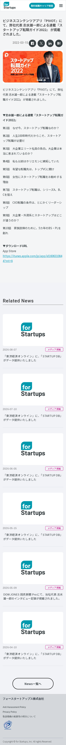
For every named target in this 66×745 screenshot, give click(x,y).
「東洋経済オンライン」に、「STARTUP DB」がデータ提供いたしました (33, 358)
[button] (61, 5)
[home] (10, 5)
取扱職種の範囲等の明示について (19, 716)
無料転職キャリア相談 (42, 5)
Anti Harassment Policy (14, 707)
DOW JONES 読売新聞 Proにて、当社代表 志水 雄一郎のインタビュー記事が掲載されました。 (33, 596)
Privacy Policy (10, 712)
